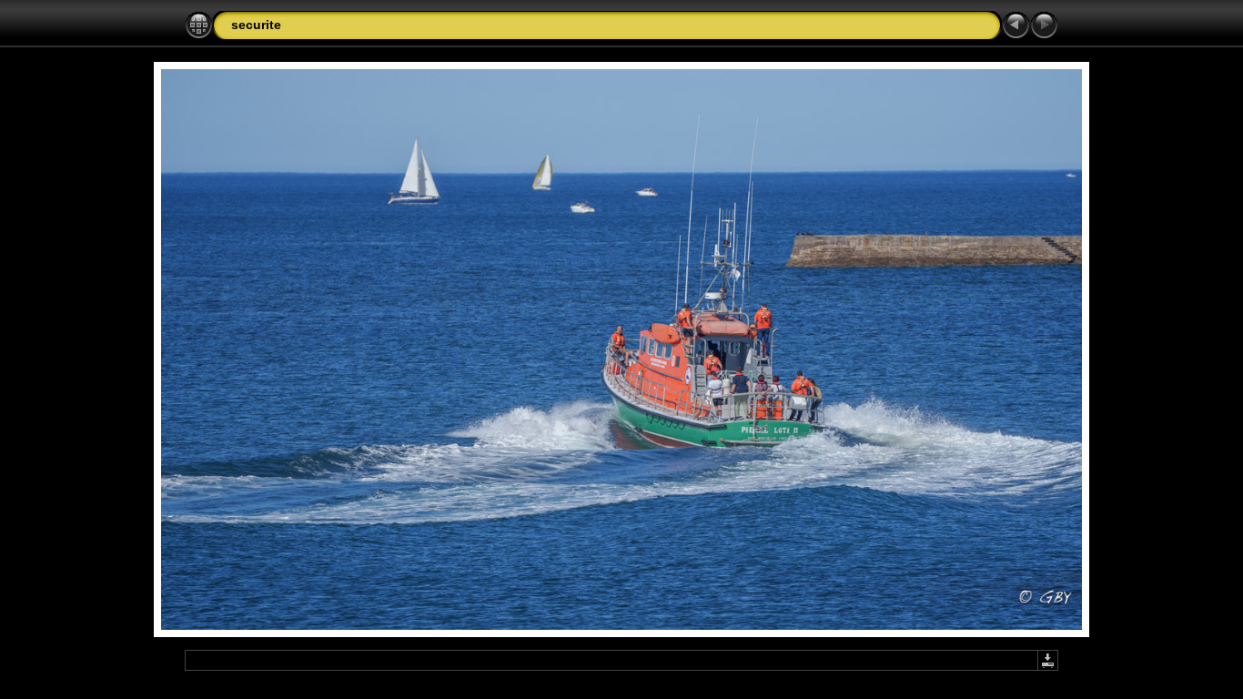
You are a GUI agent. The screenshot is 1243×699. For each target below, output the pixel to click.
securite (256, 24)
